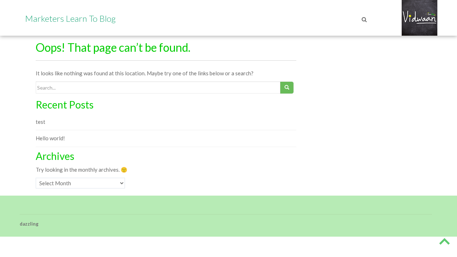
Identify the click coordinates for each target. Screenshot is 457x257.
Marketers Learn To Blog (70, 18)
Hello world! (50, 138)
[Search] (285, 34)
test (40, 122)
